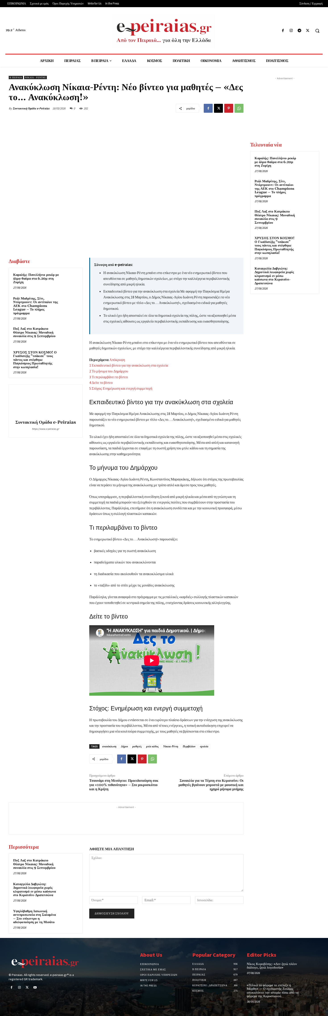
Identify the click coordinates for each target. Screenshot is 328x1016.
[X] (308, 31)
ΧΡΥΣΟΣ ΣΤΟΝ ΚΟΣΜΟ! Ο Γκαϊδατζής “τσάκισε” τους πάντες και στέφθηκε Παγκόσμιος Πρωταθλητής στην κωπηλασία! (35, 359)
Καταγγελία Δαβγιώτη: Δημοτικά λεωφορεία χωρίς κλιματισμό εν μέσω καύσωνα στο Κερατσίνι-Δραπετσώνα (34, 889)
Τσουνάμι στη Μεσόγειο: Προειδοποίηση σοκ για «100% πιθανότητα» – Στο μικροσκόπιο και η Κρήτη (123, 784)
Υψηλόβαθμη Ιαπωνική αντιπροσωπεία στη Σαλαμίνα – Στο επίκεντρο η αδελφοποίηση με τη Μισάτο (34, 917)
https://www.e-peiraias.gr (45, 428)
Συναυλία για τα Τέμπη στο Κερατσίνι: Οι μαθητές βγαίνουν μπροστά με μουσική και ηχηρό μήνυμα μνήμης (211, 784)
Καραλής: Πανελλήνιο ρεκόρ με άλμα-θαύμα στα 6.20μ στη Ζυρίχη (36, 278)
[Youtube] (35, 987)
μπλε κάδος (152, 746)
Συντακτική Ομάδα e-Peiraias (31, 108)
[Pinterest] (228, 108)
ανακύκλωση (109, 746)
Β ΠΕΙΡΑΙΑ (16, 77)
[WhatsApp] (239, 108)
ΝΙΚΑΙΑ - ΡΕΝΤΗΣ (35, 77)
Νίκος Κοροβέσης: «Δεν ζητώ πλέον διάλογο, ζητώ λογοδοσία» (272, 966)
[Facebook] (283, 31)
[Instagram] (291, 31)
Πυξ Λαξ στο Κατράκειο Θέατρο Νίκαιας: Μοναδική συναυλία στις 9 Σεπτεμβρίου (34, 332)
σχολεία (204, 746)
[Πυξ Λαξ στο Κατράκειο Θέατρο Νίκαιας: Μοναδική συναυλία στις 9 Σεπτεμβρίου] (69, 334)
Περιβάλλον (189, 746)
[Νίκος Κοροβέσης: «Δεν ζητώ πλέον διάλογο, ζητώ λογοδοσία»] (312, 968)
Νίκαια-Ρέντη (170, 746)
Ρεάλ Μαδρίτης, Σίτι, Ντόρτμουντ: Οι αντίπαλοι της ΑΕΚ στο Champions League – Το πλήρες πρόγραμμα (35, 305)
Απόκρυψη (117, 359)
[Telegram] (300, 31)
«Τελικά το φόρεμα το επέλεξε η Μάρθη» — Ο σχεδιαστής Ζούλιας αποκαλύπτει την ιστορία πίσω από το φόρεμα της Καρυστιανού (273, 991)
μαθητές (137, 746)
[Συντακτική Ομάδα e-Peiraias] (45, 402)
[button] (317, 30)
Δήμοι (124, 746)
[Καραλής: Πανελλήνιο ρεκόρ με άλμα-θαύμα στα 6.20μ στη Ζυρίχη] (69, 280)
